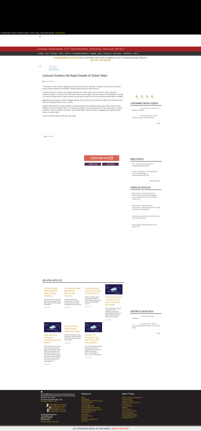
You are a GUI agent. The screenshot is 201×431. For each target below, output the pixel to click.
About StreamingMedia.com (89, 419)
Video (99, 53)
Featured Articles (54, 70)
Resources (107, 53)
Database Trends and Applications (132, 397)
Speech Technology (128, 412)
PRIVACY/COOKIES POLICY (48, 422)
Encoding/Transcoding (56, 49)
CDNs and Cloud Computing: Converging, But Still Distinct (52, 339)
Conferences (127, 53)
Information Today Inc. (47, 401)
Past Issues (110, 164)
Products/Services (95, 49)
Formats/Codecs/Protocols (79, 49)
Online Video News (87, 416)
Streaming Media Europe (129, 414)
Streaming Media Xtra (87, 406)
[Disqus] (83, 198)
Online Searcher (126, 409)
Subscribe (53, 53)
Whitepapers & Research (80, 53)
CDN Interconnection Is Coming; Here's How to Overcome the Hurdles (113, 301)
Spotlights (84, 417)
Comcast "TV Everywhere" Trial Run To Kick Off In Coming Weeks (92, 339)
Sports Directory (45, 33)
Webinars (93, 53)
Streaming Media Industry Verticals (91, 409)
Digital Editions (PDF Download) (91, 401)
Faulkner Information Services (131, 402)
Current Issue (92, 164)
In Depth (67, 53)
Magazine (85, 399)
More (158, 123)
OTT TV (66, 49)
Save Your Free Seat (98, 60)
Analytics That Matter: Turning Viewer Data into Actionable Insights (145, 172)
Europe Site (33, 33)
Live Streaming (42, 49)
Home (47, 53)
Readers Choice (86, 412)
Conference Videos (87, 402)
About (136, 53)
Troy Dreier (54, 68)
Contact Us (84, 421)
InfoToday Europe (127, 406)
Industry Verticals (108, 49)
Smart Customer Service (129, 411)
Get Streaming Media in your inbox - (100, 428)
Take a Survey (117, 53)
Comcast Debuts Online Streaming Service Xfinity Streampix (51, 292)
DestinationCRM (127, 399)
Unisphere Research (128, 417)
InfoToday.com (126, 404)
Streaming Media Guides (88, 411)
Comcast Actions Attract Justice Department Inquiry (72, 328)
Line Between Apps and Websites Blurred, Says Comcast (72, 292)
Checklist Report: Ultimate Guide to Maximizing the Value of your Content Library (146, 326)
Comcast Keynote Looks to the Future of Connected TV (93, 291)
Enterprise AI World (127, 401)
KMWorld (124, 407)
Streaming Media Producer (130, 416)
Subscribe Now (100, 158)
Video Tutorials (85, 404)
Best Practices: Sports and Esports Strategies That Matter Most (144, 117)
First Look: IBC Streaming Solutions (142, 164)
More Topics (119, 49)
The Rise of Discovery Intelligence (143, 317)
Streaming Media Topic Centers (90, 407)
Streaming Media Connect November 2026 (13, 33)
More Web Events (155, 181)
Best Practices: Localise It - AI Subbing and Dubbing (145, 109)
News (60, 53)
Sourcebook (59, 33)
